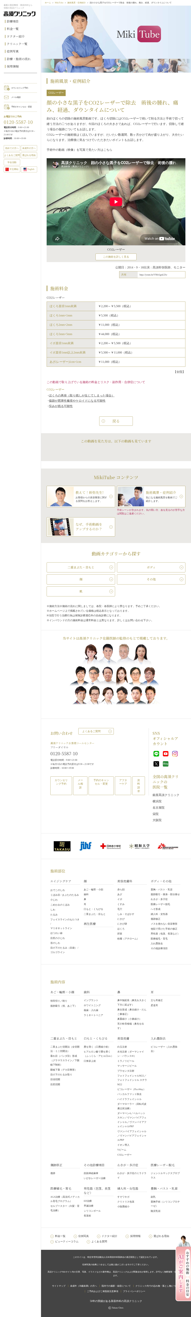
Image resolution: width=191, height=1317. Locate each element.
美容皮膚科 (124, 881)
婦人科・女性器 (159, 914)
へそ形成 (155, 909)
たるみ (54, 914)
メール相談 (16, 97)
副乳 (153, 1196)
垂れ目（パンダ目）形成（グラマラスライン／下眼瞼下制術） (64, 1060)
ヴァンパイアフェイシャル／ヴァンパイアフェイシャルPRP (131, 1135)
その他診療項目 (159, 948)
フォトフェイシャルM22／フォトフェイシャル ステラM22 (132, 1080)
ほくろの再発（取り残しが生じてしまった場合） (82, 395)
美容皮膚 (123, 1038)
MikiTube (59, 2)
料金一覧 (13, 29)
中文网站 (14, 169)
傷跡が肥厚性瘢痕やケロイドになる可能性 (77, 400)
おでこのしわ (57, 890)
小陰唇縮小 (123, 1206)
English (31, 169)
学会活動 (11, 162)
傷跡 (52, 1173)
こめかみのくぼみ (60, 904)
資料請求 (138, 786)
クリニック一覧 (17, 44)
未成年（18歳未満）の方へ (83, 1286)
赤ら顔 (121, 889)
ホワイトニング (92, 1005)
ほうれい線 (56, 933)
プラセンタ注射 (125, 1070)
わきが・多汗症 (159, 899)
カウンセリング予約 (19, 88)
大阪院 (157, 820)
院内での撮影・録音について (116, 1286)
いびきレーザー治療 (95, 1178)
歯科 (86, 894)
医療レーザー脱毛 (160, 904)
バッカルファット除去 (129, 1094)
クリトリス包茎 (125, 1201)
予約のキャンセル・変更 (21, 107)
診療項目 (13, 21)
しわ (52, 909)
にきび (121, 919)
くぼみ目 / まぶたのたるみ (64, 895)
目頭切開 (55, 1079)
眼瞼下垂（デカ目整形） (63, 1069)
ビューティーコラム (67, 1241)
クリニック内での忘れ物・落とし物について (157, 1286)
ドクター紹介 (16, 36)
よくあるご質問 (91, 731)
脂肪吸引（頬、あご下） (63, 1005)
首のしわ (55, 943)
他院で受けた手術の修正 (164, 928)
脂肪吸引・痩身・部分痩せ (165, 894)
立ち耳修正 (157, 1000)
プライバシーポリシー (134, 1291)
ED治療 (88, 1201)
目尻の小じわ (57, 938)
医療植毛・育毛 (159, 938)
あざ (119, 894)
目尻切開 (55, 1084)
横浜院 (157, 801)
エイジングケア (60, 881)
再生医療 (90, 924)
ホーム (48, 2)
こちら (107, 149)
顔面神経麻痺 (91, 1173)
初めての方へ (12, 148)
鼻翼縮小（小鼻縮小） (129, 1018)
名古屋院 (159, 807)
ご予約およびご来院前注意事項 (102, 1291)
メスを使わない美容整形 (164, 923)
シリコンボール (92, 1210)
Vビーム (121, 1149)
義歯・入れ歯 (91, 1010)
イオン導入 (123, 1145)
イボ (119, 899)
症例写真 (13, 51)
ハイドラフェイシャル (129, 1099)
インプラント (91, 1000)
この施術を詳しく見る (116, 256)
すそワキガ (123, 1196)
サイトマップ (58, 1286)
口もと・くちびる (93, 909)
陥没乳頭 (155, 1211)
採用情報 (13, 66)
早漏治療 (88, 1205)
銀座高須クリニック (166, 795)
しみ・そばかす (125, 914)
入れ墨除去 (157, 943)
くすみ (121, 904)
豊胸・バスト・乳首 (162, 889)
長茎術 (87, 1215)
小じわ (54, 899)
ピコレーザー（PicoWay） (131, 1089)
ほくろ (121, 928)
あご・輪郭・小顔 (93, 889)
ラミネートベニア (93, 1015)
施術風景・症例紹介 (76, 2)
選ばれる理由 (29, 155)
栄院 (156, 814)
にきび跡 (122, 923)
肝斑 (119, 933)
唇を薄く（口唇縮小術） (97, 1046)
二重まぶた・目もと (95, 914)
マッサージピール (127, 1065)
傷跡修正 (155, 919)
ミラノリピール (125, 1061)
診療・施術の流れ (19, 59)
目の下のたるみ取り (61, 1074)
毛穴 (119, 909)
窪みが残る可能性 (61, 406)
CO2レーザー (124, 1154)
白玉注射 (122, 1046)
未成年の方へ (29, 148)
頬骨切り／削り (58, 1000)
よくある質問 (99, 1241)
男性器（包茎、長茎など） (165, 933)
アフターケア (123, 782)
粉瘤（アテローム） (128, 938)
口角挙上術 (90, 1061)
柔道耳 (154, 1005)
